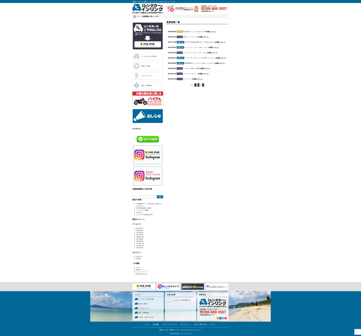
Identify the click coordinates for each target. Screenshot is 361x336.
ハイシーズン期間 (142, 210)
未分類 (138, 259)
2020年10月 (140, 237)
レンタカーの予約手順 (148, 56)
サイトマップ (187, 79)
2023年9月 (139, 230)
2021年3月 (139, 235)
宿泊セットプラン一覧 (190, 37)
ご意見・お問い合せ (200, 324)
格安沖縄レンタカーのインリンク (182, 333)
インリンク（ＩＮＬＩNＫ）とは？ (196, 47)
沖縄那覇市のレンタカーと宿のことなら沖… (199, 63)
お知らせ (139, 212)
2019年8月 (139, 239)
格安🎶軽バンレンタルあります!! (194, 32)
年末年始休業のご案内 (143, 208)
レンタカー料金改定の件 (144, 214)
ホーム (147, 324)
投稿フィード (140, 270)
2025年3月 (139, 228)
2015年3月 (139, 248)
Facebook (136, 128)
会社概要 (156, 324)
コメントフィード (142, 272)
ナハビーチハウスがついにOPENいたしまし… (199, 58)
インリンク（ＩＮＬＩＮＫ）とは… (195, 53)
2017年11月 (140, 243)
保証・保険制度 (146, 85)
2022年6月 (139, 233)
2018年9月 (139, 241)
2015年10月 (140, 245)
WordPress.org (141, 274)
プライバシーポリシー (190, 74)
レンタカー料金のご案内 (191, 68)
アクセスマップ (146, 76)
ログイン (139, 267)
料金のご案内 (145, 66)
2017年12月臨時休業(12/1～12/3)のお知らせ (199, 42)
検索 (160, 197)
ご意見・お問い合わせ (145, 317)
